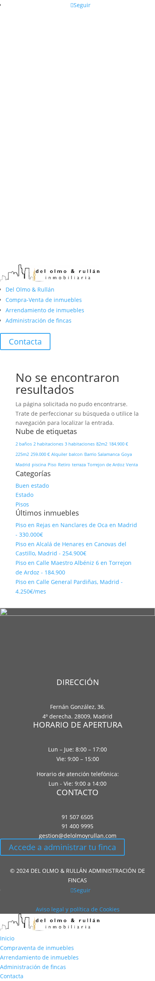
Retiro (64, 464)
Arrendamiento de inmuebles (45, 310)
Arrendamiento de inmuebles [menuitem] (39, 957)
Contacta (25, 341)
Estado (24, 494)
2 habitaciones (48, 444)
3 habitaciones (80, 444)
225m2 (22, 454)
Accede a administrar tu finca (62, 847)
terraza (79, 464)
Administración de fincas (39, 320)
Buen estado (32, 485)
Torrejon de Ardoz (105, 464)
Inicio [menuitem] (7, 938)
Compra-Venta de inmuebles (44, 300)
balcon (76, 454)
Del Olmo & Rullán (30, 289)
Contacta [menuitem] (11, 976)
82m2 (101, 444)
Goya (126, 454)
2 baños (23, 444)
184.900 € (118, 444)
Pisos (22, 504)
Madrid (22, 464)
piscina (39, 464)
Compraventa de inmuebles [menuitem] (37, 948)
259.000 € (40, 454)
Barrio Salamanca (102, 454)
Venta (132, 464)
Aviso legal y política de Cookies (78, 909)
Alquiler (59, 454)
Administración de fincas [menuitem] (33, 967)
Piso (52, 464)
